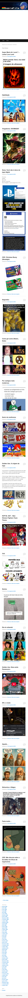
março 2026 (4, 913)
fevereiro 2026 (5, 915)
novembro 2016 (5, 945)
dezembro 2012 (5, 982)
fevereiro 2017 (5, 940)
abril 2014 (4, 968)
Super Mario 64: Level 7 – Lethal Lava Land (11, 53)
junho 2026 (4, 909)
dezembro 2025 (5, 918)
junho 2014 (4, 966)
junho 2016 (4, 952)
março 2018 (4, 932)
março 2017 (4, 939)
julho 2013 (4, 976)
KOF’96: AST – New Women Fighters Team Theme (10, 518)
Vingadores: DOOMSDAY (10, 129)
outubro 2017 (5, 933)
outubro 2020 (5, 929)
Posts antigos (5, 900)
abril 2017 (4, 938)
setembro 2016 (5, 948)
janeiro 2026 (4, 916)
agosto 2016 (4, 949)
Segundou (5, 300)
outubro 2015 (5, 963)
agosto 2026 (4, 906)
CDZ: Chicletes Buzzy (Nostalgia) (9, 258)
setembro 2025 (5, 922)
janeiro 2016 (4, 959)
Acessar (3, 990)
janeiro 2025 (4, 926)
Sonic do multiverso (9, 417)
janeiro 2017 (4, 942)
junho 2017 (4, 935)
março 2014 (4, 969)
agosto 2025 (4, 923)
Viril (3, 554)
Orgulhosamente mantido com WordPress (14, 995)
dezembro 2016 (5, 943)
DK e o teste (6, 703)
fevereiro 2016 (5, 958)
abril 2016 (4, 955)
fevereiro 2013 (5, 979)
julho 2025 (4, 925)
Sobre (7, 40)
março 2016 (4, 956)
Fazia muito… (7, 821)
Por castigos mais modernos (8, 382)
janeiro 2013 (4, 981)
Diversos (9, 89)
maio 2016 (4, 953)
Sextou (4, 589)
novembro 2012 (5, 983)
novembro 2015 (5, 962)
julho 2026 (4, 908)
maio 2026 (4, 910)
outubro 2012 (5, 985)
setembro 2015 (5, 965)
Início (3, 40)
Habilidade (5, 95)
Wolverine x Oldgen (9, 787)
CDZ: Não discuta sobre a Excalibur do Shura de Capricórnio (11, 859)
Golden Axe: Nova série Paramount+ (10, 668)
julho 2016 (4, 951)
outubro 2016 (5, 946)
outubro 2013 (5, 975)
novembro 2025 (5, 919)
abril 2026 (4, 912)
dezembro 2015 (5, 961)
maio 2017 (4, 936)
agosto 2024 (4, 928)
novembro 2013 (5, 973)
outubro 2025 (5, 920)
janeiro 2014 (4, 972)
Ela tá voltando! (7, 627)
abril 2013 (4, 978)
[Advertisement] (14, 25)
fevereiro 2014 (5, 971)
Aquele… (5, 744)
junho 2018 (4, 930)
